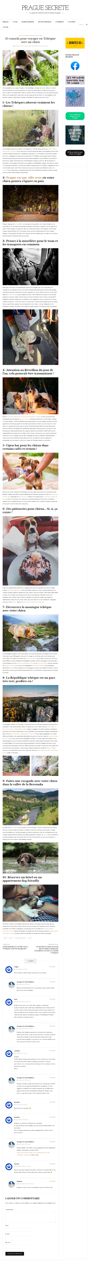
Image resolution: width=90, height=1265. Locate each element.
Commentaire (9, 1209)
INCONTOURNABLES (44, 22)
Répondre (53, 966)
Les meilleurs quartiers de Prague (75, 116)
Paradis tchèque (53, 736)
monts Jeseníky (21, 663)
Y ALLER (5, 27)
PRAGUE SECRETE (45, 8)
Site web (7, 1242)
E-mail (7, 1234)
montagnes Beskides (38, 665)
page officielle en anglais (17, 734)
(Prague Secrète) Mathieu (22, 46)
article (4, 170)
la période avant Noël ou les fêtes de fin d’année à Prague (24, 416)
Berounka (14, 827)
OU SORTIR (71, 22)
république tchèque (20, 938)
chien (5, 938)
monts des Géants (31, 658)
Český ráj (6, 738)
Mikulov (48, 748)
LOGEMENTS (59, 22)
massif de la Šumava (10, 665)
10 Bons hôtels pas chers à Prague (75, 153)
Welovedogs (10, 590)
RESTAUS (5, 22)
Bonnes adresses (29, 35)
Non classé (38, 35)
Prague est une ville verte (24, 177)
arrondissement (12, 294)
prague (11, 938)
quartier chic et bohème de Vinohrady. (32, 602)
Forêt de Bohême (42, 663)
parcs (16, 224)
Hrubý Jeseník (31, 663)
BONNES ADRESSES (28, 22)
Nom (7, 1225)
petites (21, 496)
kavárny (25, 496)
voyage (30, 938)
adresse (14, 602)
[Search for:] (83, 24)
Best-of (21, 35)
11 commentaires (44, 46)
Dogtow (19, 590)
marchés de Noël (24, 419)
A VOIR (15, 22)
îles (21, 224)
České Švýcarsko (30, 734)
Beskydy (11, 668)
